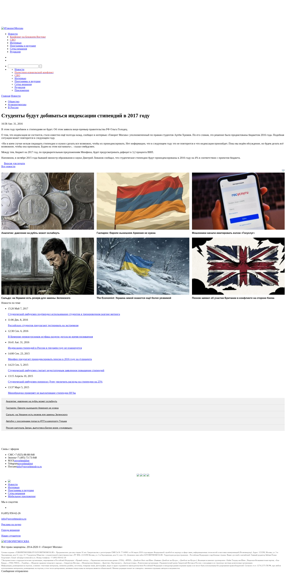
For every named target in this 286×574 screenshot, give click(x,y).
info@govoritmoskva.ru (29, 466)
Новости (13, 33)
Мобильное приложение (22, 496)
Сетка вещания (18, 48)
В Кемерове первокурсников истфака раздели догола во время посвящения (50, 336)
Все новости (8, 166)
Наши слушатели (11, 535)
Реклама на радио (11, 524)
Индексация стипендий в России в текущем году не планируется (45, 347)
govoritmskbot (21, 460)
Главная (5, 95)
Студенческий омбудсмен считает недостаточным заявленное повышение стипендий (56, 370)
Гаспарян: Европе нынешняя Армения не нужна (32, 408)
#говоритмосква (17, 104)
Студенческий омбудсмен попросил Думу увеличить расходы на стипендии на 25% (55, 381)
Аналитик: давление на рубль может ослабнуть (31, 401)
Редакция (15, 51)
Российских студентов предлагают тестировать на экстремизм (43, 325)
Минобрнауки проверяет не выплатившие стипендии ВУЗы (42, 392)
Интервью (16, 42)
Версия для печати (14, 163)
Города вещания (10, 530)
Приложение (22, 90)
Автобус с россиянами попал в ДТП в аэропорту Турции (36, 421)
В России (13, 107)
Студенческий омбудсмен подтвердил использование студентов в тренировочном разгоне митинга (64, 314)
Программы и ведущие (23, 45)
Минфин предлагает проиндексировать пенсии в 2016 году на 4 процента (50, 359)
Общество (13, 101)
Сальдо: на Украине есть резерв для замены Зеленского (37, 414)
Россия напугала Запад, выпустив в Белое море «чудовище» (39, 427)
